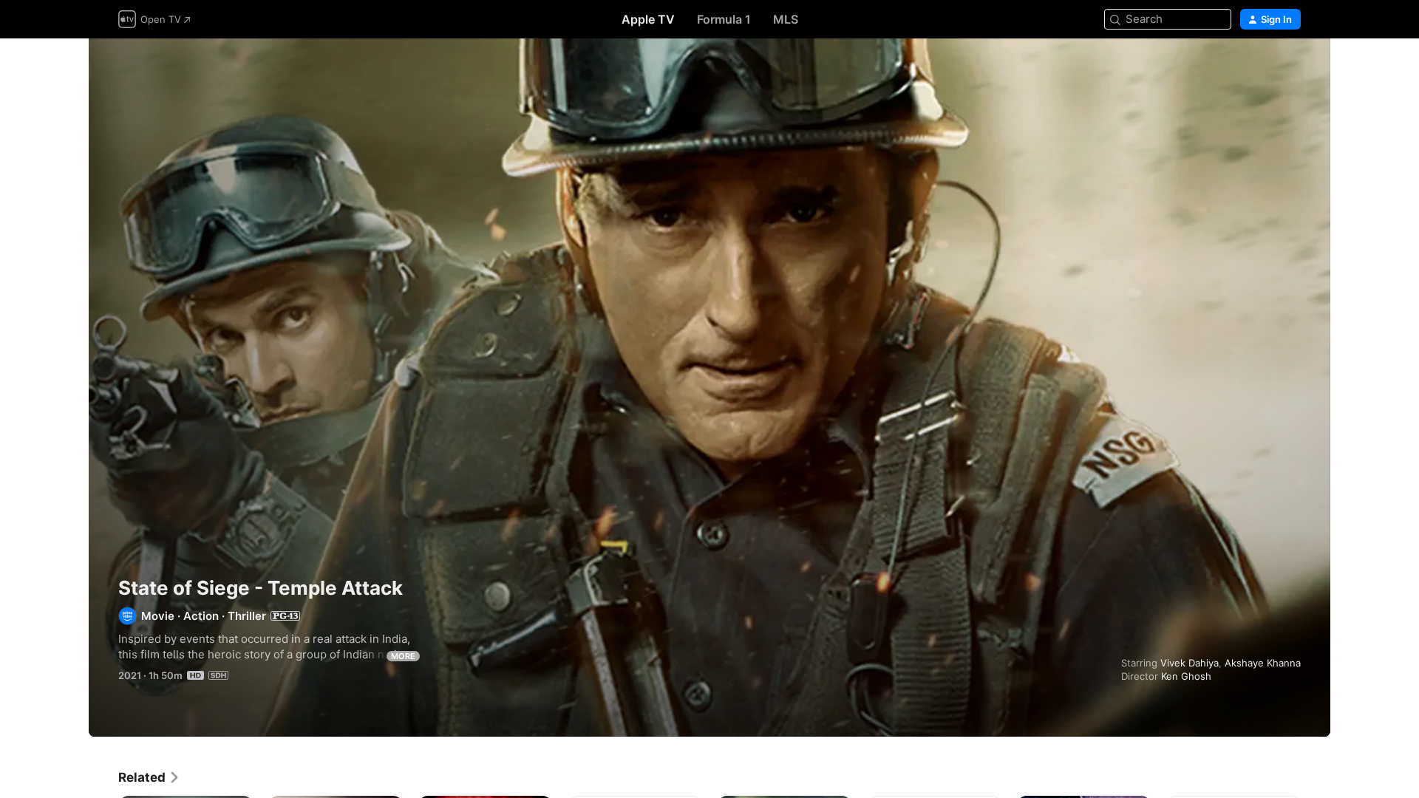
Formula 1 (724, 19)
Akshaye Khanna (1263, 663)
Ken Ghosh (1186, 676)
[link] (149, 777)
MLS (785, 19)
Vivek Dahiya (1189, 663)
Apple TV (648, 19)
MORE (403, 656)
